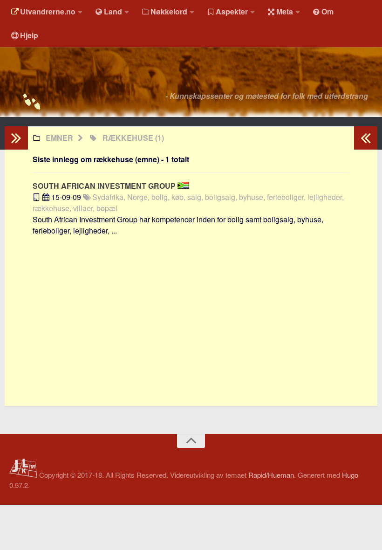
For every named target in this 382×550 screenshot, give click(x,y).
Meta (284, 11)
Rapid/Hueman (271, 475)
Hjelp (29, 35)
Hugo (350, 475)
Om (327, 11)
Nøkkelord (168, 11)
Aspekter (232, 11)
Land (113, 11)
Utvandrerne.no (47, 11)
